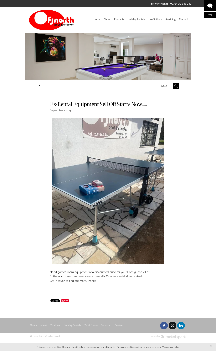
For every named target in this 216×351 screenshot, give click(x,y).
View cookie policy (170, 347)
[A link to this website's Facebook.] (164, 325)
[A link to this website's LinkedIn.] (181, 325)
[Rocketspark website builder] (168, 337)
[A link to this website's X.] (172, 325)
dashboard (54, 336)
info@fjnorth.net (159, 3)
